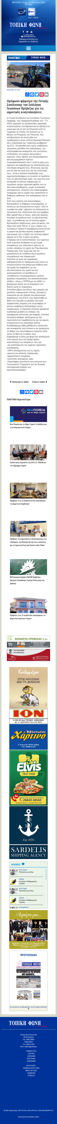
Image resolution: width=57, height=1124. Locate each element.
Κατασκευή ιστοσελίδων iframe (28, 1117)
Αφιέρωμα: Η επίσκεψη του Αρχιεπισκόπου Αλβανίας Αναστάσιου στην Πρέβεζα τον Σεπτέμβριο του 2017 (28, 945)
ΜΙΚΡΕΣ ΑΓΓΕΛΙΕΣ (31, 1071)
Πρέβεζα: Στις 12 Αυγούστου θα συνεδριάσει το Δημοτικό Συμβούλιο (28, 502)
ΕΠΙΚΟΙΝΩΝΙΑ (31, 1061)
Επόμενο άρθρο (39, 382)
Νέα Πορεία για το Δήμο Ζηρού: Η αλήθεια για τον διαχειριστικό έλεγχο (28, 425)
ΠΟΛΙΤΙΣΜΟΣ (31, 1059)
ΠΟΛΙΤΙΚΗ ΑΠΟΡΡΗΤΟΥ (45, 1110)
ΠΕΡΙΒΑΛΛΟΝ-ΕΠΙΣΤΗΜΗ (31, 1068)
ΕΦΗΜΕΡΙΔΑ (31, 1073)
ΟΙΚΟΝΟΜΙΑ (31, 1056)
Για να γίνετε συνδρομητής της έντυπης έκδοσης (28, 1007)
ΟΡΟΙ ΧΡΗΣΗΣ (32, 1110)
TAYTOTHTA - (17, 2)
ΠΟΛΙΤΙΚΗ (14, 58)
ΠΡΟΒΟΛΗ (31, 1076)
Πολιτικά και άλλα (26, 872)
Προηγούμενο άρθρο (20, 382)
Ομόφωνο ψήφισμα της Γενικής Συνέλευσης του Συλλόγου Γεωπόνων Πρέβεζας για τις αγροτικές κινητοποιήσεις (27, 106)
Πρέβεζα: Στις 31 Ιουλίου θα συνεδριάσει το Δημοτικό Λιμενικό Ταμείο (27, 617)
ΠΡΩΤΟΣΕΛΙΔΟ (28, 955)
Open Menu (28, 48)
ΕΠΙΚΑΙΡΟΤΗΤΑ (31, 1051)
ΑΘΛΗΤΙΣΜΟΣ (31, 1066)
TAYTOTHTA (22, 1110)
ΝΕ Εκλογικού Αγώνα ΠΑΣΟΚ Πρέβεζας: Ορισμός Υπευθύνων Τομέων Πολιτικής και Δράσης (27, 580)
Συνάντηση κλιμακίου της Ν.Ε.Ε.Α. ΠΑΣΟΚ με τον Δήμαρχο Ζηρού (28, 464)
